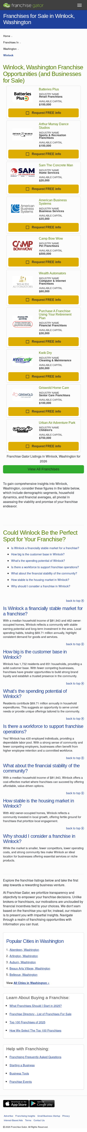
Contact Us (39, 1120)
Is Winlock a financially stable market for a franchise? (45, 548)
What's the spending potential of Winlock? (38, 560)
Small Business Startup (48, 1115)
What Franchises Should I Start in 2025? (36, 1005)
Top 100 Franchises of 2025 (27, 1022)
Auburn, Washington (23, 962)
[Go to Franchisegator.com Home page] (23, 4)
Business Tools (19, 1073)
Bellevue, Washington (23, 974)
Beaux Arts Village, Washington (30, 968)
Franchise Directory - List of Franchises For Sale (40, 1014)
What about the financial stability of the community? (44, 573)
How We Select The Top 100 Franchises (35, 1030)
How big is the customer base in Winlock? (38, 554)
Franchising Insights (25, 1115)
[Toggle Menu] (79, 5)
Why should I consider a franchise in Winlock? (40, 586)
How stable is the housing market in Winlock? (40, 579)
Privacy (66, 1115)
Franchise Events (21, 1081)
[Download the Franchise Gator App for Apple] (16, 1103)
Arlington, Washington (24, 956)
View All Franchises (43, 469)
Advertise (8, 1115)
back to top (73, 600)
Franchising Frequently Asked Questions (35, 1057)
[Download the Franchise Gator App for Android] (42, 1103)
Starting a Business (22, 1065)
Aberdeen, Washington (24, 949)
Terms (28, 1120)
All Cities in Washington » (31, 983)
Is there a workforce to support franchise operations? (45, 567)
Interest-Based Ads (13, 1120)
